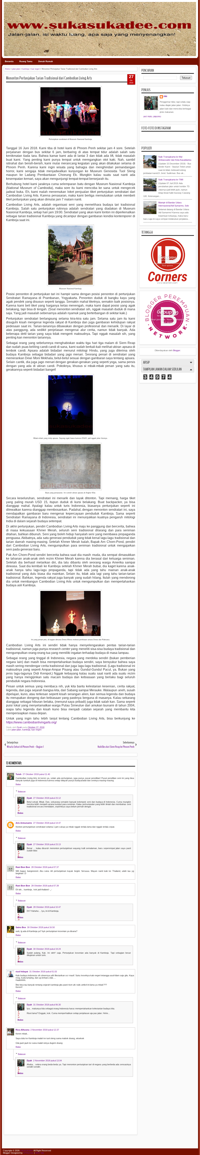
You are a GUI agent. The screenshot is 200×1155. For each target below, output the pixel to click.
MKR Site (39, 1153)
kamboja (26, 729)
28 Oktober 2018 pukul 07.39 (45, 885)
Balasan (22, 791)
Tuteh (18, 774)
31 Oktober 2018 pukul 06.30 (47, 1004)
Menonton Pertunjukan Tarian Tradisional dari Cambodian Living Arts (49, 78)
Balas (18, 784)
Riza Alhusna (22, 1030)
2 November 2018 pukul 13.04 (47, 1060)
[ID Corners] (167, 283)
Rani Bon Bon (23, 867)
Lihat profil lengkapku (152, 117)
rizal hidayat (22, 971)
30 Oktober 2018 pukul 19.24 (47, 949)
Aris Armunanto (24, 823)
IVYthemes (28, 1153)
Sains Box (21, 927)
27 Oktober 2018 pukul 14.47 (47, 823)
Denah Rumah (45, 61)
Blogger (176, 350)
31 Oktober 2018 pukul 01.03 (43, 971)
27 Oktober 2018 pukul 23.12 (47, 798)
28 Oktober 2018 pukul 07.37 (45, 867)
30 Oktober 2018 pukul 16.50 (41, 927)
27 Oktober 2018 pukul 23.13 (47, 844)
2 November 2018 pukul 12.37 (44, 1030)
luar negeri (36, 729)
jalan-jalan (16, 729)
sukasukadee (26, 1150)
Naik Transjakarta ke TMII (170, 179)
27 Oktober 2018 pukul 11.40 (36, 774)
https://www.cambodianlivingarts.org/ (31, 722)
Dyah (19, 727)
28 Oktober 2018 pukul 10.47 (47, 907)
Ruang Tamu (25, 61)
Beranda (9, 61)
